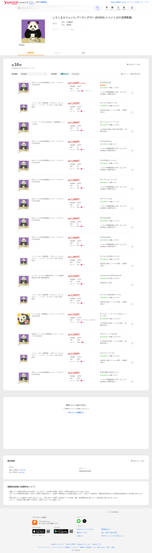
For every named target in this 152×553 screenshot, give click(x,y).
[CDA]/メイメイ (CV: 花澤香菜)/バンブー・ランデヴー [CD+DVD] (48, 335)
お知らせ (80, 536)
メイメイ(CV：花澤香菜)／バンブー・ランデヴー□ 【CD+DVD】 (48, 315)
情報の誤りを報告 (139, 461)
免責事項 (82, 547)
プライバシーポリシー (44, 547)
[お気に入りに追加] (132, 93)
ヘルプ (146, 2)
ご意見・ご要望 (110, 547)
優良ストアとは (82, 532)
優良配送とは (105, 529)
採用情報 (88, 547)
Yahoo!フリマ (96, 544)
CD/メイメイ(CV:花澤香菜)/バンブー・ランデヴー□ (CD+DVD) (48, 83)
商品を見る (23, 470)
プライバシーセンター (57, 547)
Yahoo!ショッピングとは (85, 529)
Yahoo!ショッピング (57, 544)
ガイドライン (74, 547)
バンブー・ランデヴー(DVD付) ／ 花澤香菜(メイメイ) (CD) (48, 123)
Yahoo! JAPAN (116, 2)
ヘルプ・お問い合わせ (98, 547)
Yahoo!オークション (83, 544)
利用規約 (67, 547)
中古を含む (75, 74)
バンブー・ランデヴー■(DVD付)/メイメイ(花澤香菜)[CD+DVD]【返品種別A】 (47, 276)
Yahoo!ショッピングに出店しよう (133, 2)
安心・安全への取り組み (109, 532)
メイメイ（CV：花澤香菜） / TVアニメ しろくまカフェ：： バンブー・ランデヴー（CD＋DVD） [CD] (47, 105)
